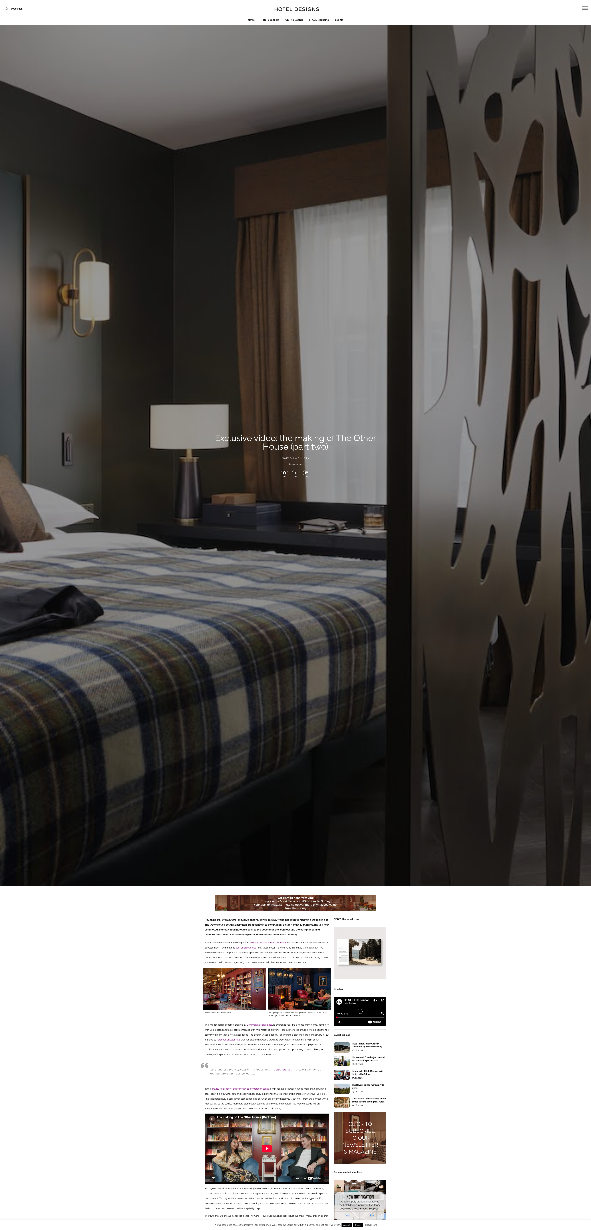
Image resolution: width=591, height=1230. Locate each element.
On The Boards (294, 19)
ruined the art (282, 1069)
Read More (371, 1225)
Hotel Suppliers (270, 19)
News (251, 19)
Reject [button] (358, 1225)
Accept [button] (346, 1225)
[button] (284, 473)
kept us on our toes (245, 947)
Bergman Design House (259, 1024)
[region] (295, 903)
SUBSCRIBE (16, 9)
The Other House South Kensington (268, 942)
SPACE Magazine (319, 19)
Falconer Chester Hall (228, 1039)
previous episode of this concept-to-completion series (240, 1088)
